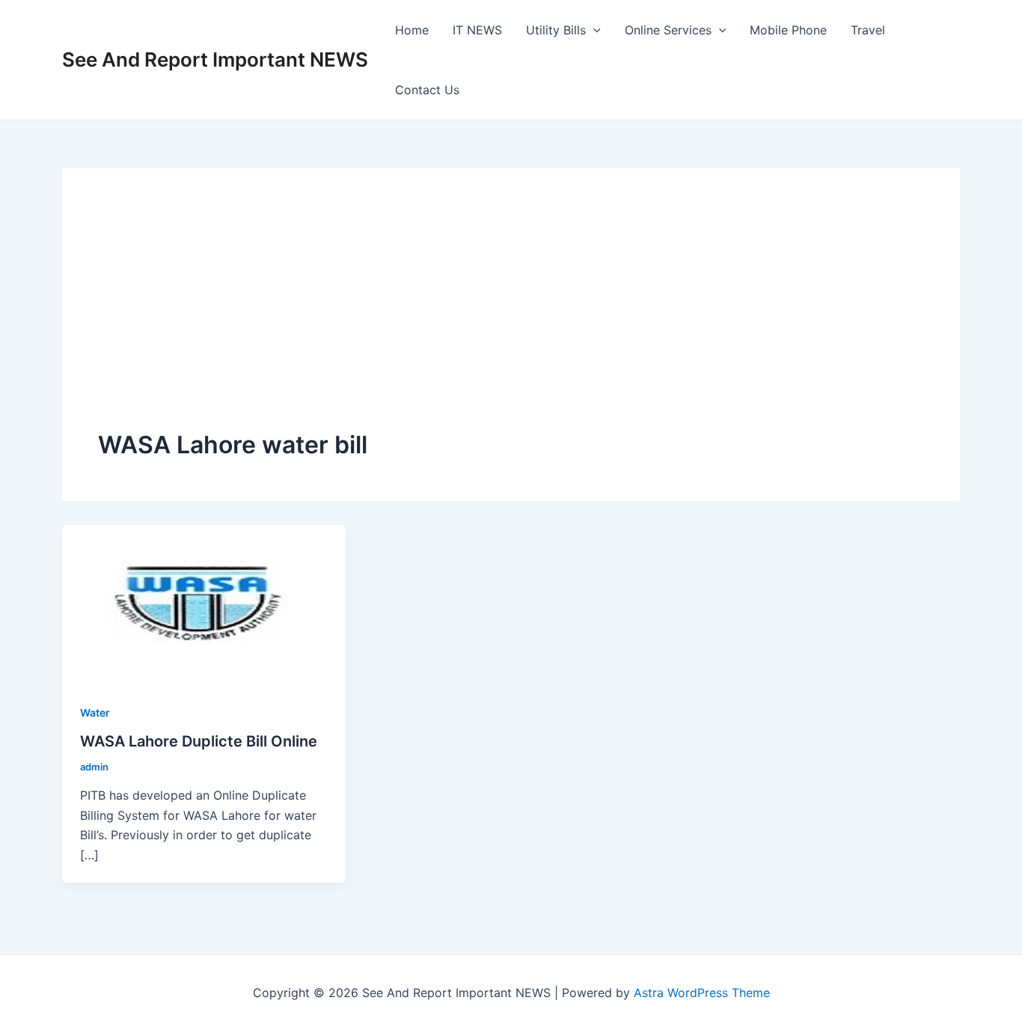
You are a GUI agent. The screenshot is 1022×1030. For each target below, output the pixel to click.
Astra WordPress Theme (702, 992)
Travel (868, 29)
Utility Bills (556, 29)
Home (412, 29)
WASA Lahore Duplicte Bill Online (198, 741)
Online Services (668, 29)
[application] (593, 30)
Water (95, 712)
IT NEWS (477, 29)
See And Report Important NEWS (215, 59)
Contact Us (427, 89)
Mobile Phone (788, 29)
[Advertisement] (511, 316)
